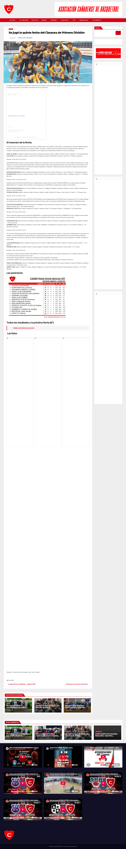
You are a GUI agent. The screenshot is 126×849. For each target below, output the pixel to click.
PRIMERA (44, 20)
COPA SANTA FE (99, 731)
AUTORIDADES (24, 20)
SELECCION (35, 20)
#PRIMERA (29, 37)
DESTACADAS (38, 731)
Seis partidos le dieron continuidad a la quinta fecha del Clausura (75, 707)
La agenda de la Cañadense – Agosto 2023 (21, 684)
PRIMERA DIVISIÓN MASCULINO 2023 (23, 328)
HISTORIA (13, 20)
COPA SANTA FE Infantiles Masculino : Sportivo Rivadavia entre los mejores (107, 736)
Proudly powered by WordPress (56, 846)
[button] (121, 20)
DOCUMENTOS (97, 20)
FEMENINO (54, 20)
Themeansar (74, 846)
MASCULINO (65, 20)
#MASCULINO (22, 37)
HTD (74, 20)
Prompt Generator (100, 42)
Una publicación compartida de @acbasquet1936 (25, 137)
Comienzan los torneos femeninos (77, 684)
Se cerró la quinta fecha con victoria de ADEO (48, 707)
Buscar (98, 28)
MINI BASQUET (84, 20)
